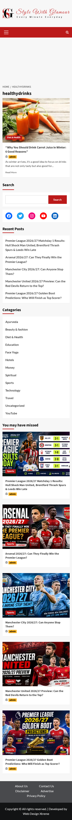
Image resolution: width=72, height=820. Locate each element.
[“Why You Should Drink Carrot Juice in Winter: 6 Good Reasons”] (36, 120)
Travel (9, 398)
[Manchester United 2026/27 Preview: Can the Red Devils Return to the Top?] (36, 664)
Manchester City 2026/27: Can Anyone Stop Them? (34, 271)
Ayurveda (11, 322)
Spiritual (10, 375)
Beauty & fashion (16, 329)
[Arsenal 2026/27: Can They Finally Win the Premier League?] (36, 526)
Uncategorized (15, 405)
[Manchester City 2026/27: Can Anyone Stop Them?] (36, 595)
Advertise (47, 791)
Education (12, 344)
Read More (11, 172)
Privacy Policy (36, 796)
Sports (9, 382)
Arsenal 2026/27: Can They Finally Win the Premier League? (33, 259)
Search (8, 185)
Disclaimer (22, 791)
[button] (6, 32)
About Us (21, 786)
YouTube (11, 413)
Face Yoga (11, 352)
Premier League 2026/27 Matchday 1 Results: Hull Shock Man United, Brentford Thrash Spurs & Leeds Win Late (35, 245)
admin (12, 157)
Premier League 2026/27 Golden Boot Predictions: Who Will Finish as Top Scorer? (33, 295)
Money (10, 367)
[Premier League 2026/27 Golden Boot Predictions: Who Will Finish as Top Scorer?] (36, 732)
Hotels (9, 360)
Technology (12, 390)
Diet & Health (13, 137)
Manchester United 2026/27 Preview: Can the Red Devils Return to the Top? (35, 283)
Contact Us (46, 786)
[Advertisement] (36, 59)
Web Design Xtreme (36, 813)
